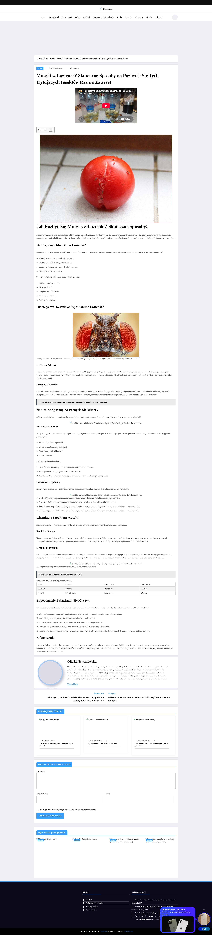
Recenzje (139, 17)
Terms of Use (91, 910)
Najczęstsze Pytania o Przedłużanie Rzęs (102, 743)
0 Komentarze (74, 68)
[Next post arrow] (175, 697)
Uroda (149, 17)
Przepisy (128, 17)
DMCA (89, 900)
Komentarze (40, 771)
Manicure (97, 17)
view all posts (72, 684)
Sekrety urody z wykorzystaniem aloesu (151, 916)
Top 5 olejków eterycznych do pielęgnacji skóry (154, 919)
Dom (64, 17)
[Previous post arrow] (37, 697)
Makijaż (86, 17)
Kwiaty (77, 17)
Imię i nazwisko (41, 794)
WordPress (103, 931)
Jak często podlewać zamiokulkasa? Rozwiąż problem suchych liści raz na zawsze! (75, 699)
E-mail (108, 794)
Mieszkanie (109, 17)
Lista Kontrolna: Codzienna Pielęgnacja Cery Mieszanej (152, 745)
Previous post (99, 693)
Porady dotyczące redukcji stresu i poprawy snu (154, 913)
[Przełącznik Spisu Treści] (49, 130)
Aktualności (54, 17)
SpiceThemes (129, 931)
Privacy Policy (92, 906)
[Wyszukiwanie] (167, 17)
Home (43, 17)
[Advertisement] (106, 37)
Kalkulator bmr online (95, 903)
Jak (70, 17)
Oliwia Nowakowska (55, 68)
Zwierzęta (159, 17)
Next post (111, 693)
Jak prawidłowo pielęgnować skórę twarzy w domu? (56, 745)
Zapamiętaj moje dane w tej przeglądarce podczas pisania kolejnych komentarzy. (68, 810)
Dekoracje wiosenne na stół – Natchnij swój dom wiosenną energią (139, 699)
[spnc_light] (175, 17)
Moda (119, 17)
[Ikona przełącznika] (36, 17)
